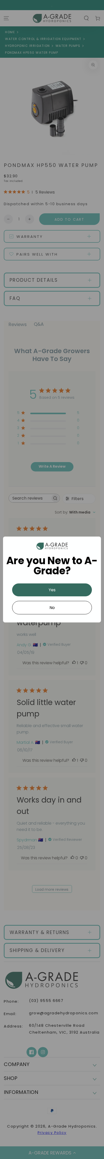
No (52, 608)
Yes (52, 590)
